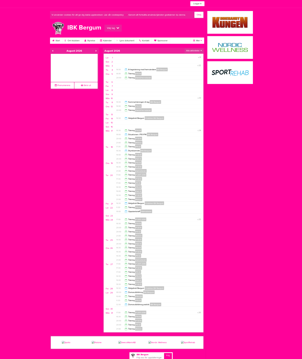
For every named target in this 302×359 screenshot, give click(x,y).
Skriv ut (87, 85)
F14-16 (138, 73)
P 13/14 (138, 138)
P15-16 (138, 187)
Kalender (107, 40)
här (125, 14)
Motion (139, 142)
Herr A (138, 159)
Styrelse (91, 40)
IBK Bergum (162, 69)
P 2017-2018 (141, 219)
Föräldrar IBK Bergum (154, 118)
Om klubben (73, 40)
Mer (198, 40)
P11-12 (138, 146)
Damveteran (141, 171)
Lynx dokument (126, 40)
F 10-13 (138, 155)
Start (57, 40)
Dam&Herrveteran (143, 77)
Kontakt (145, 40)
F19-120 (139, 296)
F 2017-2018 (141, 175)
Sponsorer (162, 40)
